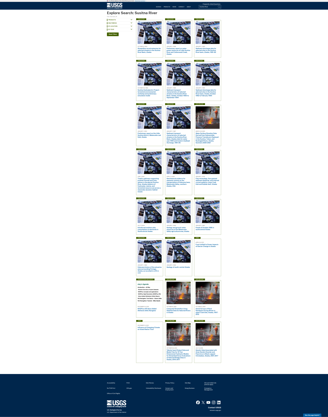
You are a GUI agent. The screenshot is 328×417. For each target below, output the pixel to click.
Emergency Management (208, 389)
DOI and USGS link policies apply (210, 383)
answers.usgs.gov (215, 410)
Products (167, 7)
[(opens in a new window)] (198, 402)
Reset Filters (113, 34)
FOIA (128, 383)
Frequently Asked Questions (211, 4)
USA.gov (129, 388)
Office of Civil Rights (113, 393)
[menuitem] (158, 6)
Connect (181, 7)
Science (158, 7)
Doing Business (189, 388)
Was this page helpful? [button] (312, 415)
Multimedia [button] (112, 23)
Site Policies (150, 383)
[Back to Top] (322, 411)
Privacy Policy (169, 383)
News (174, 7)
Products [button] (112, 20)
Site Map (188, 383)
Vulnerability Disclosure (153, 388)
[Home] (114, 8)
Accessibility (111, 383)
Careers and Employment (169, 389)
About (189, 7)
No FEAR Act (111, 388)
